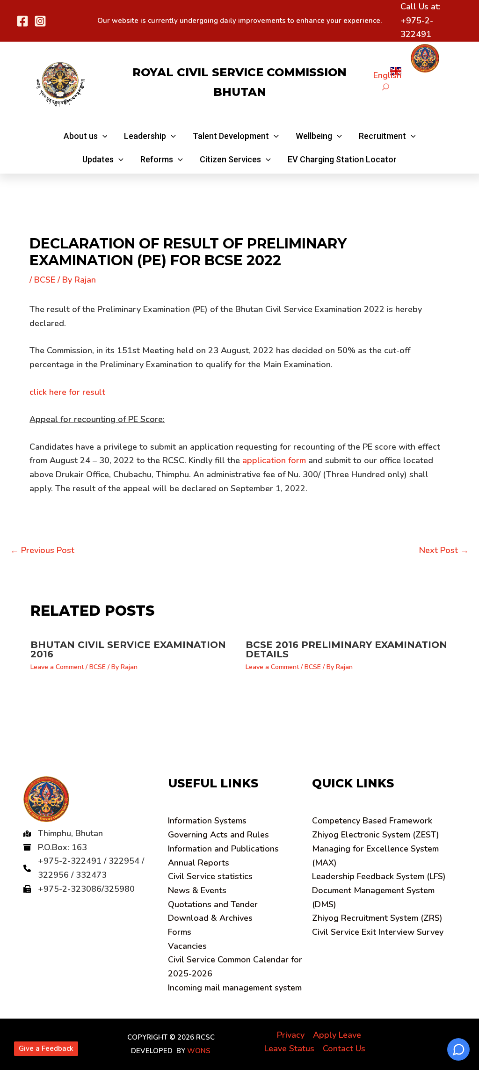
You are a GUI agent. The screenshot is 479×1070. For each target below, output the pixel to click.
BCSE (44, 279)
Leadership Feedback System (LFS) (379, 876)
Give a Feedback (46, 1048)
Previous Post (42, 550)
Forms (179, 932)
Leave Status (289, 1048)
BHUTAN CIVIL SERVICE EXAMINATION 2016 (128, 649)
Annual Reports (198, 862)
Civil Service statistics (210, 876)
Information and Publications (223, 848)
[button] (85, 136)
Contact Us (344, 1048)
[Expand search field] (385, 86)
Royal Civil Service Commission (239, 72)
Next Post (444, 550)
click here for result (67, 392)
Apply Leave (337, 1035)
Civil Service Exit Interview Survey (377, 932)
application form (274, 460)
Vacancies (187, 946)
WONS (198, 1050)
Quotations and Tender (213, 904)
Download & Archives (210, 918)
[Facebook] (22, 21)
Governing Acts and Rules (218, 834)
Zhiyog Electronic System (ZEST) (375, 834)
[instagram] (40, 21)
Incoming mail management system (235, 987)
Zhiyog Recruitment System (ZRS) (377, 918)
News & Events (197, 890)
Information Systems (207, 820)
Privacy (291, 1035)
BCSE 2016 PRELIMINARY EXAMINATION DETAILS (346, 649)
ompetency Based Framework (372, 820)
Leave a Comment (57, 666)
